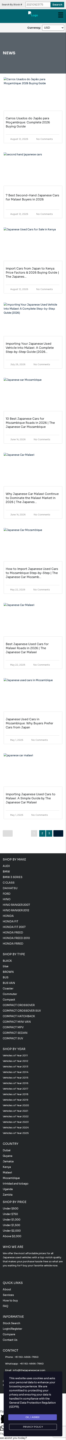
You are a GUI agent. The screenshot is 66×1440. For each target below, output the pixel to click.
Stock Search (11, 1323)
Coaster (8, 988)
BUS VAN (9, 983)
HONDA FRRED (13, 943)
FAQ (5, 1306)
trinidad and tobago (15, 1183)
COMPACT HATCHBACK (19, 1016)
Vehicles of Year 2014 (15, 1072)
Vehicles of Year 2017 (15, 1088)
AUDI (6, 866)
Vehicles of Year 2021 (15, 1110)
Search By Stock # (12, 4)
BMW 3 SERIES (12, 877)
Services (8, 1295)
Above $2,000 (12, 1236)
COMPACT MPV (13, 1027)
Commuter (10, 994)
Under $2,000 (12, 1230)
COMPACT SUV (13, 1038)
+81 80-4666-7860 (26, 1357)
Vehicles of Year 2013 (15, 1066)
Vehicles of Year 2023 (16, 1122)
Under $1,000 (11, 1219)
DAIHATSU (10, 888)
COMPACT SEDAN (15, 1033)
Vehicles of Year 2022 (16, 1116)
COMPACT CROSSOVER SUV (22, 1010)
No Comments (44, 139)
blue (5, 966)
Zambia (7, 1194)
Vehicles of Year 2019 (15, 1099)
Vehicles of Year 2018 (15, 1094)
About (7, 1289)
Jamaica (8, 1161)
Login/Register (12, 1328)
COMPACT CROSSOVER (19, 1005)
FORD (6, 893)
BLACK (7, 960)
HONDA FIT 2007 (14, 927)
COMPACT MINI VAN (17, 1021)
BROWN (8, 972)
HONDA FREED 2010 (16, 938)
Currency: (34, 27)
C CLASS (8, 882)
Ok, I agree (32, 1417)
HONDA (8, 916)
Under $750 (10, 1214)
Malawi (7, 1172)
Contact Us (10, 1340)
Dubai (6, 1150)
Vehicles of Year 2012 (15, 1061)
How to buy (10, 1300)
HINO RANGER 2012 (16, 910)
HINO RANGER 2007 (16, 904)
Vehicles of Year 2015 (15, 1077)
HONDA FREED (13, 932)
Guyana (7, 1156)
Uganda (8, 1189)
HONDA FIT (10, 921)
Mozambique (11, 1178)
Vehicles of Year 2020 (16, 1105)
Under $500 (10, 1208)
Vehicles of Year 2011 (15, 1055)
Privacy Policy (33, 1426)
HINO (6, 899)
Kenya (7, 1167)
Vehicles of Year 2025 (16, 1133)
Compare (9, 1334)
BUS (5, 977)
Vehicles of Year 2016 (15, 1083)
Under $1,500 (11, 1225)
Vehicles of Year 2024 (16, 1127)
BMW (6, 871)
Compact (9, 999)
